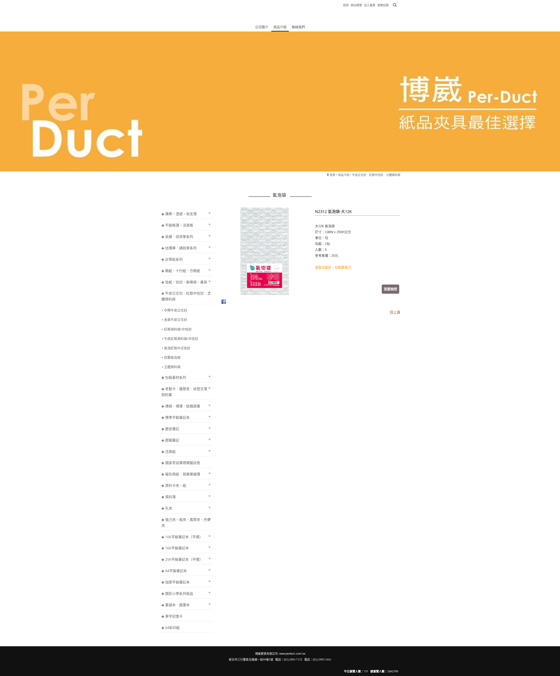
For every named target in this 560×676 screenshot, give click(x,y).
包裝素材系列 (175, 377)
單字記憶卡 (174, 616)
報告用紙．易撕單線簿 (182, 474)
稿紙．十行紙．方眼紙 (182, 270)
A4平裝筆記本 (176, 570)
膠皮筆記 (172, 428)
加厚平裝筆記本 (177, 582)
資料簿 (170, 496)
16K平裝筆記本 (177, 548)
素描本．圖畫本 (177, 605)
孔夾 (168, 508)
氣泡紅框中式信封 (177, 348)
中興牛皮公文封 (175, 310)
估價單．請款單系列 (181, 248)
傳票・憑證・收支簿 (181, 213)
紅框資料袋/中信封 (178, 329)
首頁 (332, 175)
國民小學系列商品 (179, 593)
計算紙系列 (174, 259)
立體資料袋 (172, 367)
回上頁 (395, 312)
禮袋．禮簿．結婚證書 (182, 406)
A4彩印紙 (172, 627)
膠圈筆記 (172, 440)
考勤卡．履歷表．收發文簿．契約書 (186, 391)
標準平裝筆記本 (177, 417)
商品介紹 (343, 175)
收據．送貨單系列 (179, 236)
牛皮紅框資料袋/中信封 (181, 338)
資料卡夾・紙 (175, 485)
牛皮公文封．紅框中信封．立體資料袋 (376, 175)
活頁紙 (170, 451)
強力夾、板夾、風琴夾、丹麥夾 (186, 522)
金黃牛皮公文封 (175, 319)
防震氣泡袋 (172, 357)
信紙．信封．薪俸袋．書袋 (186, 282)
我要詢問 (390, 289)
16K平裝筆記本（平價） (184, 537)
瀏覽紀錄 (383, 5)
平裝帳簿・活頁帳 (179, 225)
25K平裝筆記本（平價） (184, 559)
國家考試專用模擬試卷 (182, 462)
